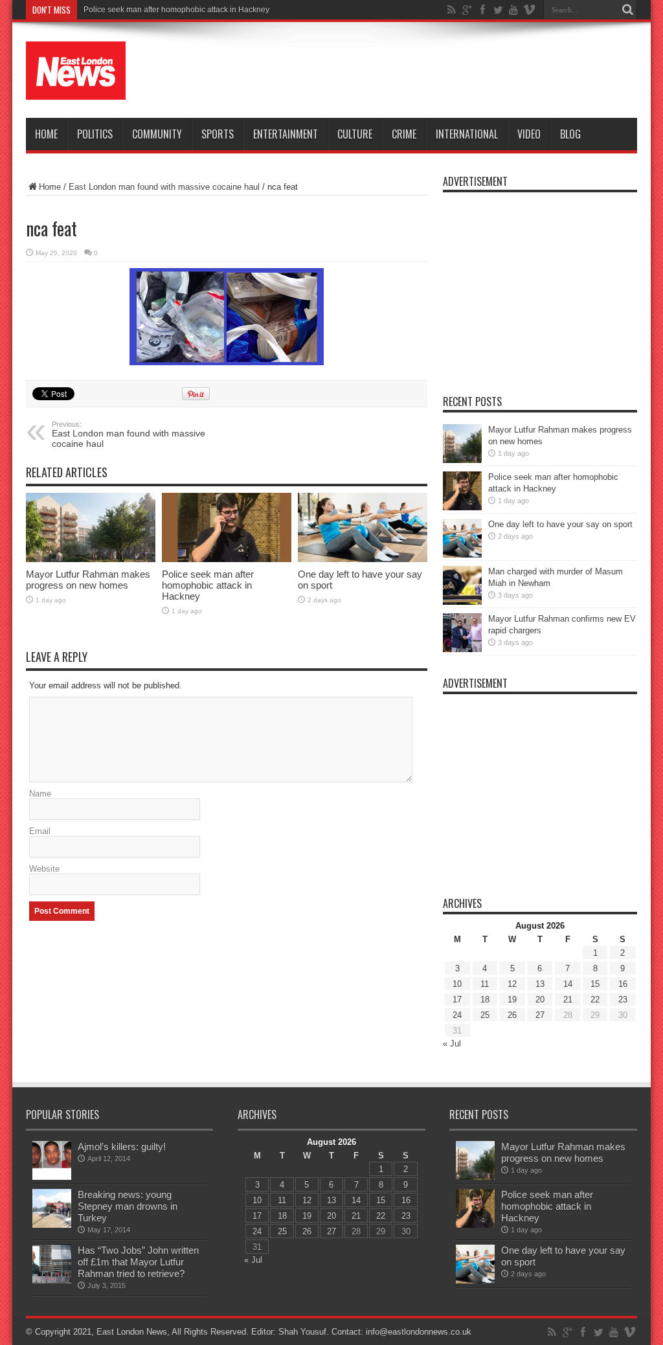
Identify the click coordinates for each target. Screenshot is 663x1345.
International (467, 134)
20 (540, 999)
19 (512, 999)
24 (457, 1015)
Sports (217, 134)
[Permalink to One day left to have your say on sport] (362, 527)
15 (595, 984)
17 (457, 999)
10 (457, 984)
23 (622, 999)
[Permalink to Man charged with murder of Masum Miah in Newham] (462, 585)
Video (529, 134)
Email (40, 831)
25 (484, 1015)
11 (484, 984)
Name (40, 793)
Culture (354, 134)
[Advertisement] (401, 72)
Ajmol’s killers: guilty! (122, 1146)
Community (157, 134)
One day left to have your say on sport (560, 524)
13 (540, 984)
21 (567, 999)
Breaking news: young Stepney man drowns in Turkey (127, 1206)
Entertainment (285, 134)
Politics (95, 134)
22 (595, 999)
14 (567, 984)
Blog (570, 134)
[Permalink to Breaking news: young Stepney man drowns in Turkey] (51, 1208)
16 (622, 984)
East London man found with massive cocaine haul (164, 187)
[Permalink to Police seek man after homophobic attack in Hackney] (226, 527)
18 (484, 999)
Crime (404, 134)
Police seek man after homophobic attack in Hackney (176, 9)
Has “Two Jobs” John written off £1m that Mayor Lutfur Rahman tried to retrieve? (138, 1262)
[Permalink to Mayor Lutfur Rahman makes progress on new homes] (90, 527)
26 (512, 1015)
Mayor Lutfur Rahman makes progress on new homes (88, 580)
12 (512, 984)
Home (46, 134)
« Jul (452, 1043)
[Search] (627, 9)
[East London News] (76, 70)
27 (540, 1015)
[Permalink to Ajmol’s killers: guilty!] (51, 1160)
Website (44, 869)
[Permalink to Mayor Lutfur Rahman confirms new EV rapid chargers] (462, 632)
